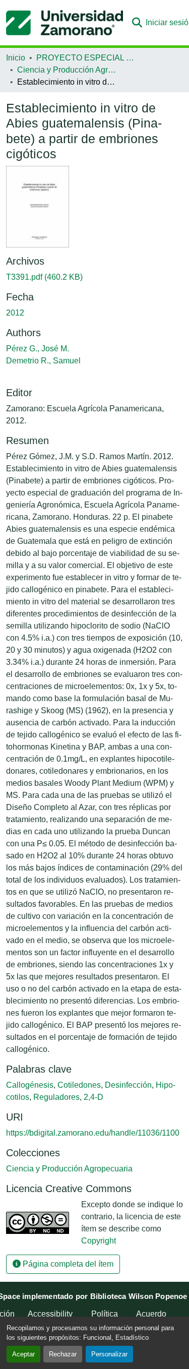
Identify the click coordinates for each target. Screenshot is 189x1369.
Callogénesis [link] (29, 1085)
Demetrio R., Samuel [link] (43, 360)
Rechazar (63, 1354)
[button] (64, 22)
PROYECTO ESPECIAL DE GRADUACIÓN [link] (86, 57)
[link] (94, 277)
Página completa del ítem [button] (67, 1264)
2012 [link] (15, 312)
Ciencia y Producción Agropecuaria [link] (67, 70)
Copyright (98, 1240)
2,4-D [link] (93, 1097)
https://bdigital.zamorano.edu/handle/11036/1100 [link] (92, 1133)
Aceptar (23, 1354)
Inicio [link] (15, 57)
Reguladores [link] (56, 1097)
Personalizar (109, 1354)
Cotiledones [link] (79, 1085)
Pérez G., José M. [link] (37, 348)
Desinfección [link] (128, 1085)
